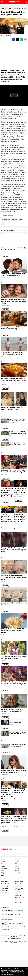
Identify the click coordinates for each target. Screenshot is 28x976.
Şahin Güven (14, 219)
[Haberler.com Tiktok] (12, 914)
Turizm (17, 868)
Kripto (2, 870)
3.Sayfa (3, 873)
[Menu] (2, 2)
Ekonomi (3, 861)
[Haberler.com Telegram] (15, 914)
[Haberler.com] (6, 849)
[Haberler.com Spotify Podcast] (22, 910)
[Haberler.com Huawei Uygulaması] (19, 923)
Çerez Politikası (19, 886)
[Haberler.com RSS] (2, 914)
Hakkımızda (3, 854)
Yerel (10, 8)
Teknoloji (17, 864)
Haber (8, 938)
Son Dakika (4, 868)
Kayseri (20, 219)
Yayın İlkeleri (21, 854)
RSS (16, 900)
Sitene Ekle (18, 902)
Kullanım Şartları (19, 881)
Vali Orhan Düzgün (6, 219)
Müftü (3, 223)
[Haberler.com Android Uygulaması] (12, 923)
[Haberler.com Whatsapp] (19, 910)
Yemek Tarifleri (4, 892)
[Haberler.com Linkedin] (15, 910)
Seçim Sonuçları (5, 886)
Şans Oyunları (4, 888)
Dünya (2, 875)
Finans (16, 866)
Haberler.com (4, 879)
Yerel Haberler (18, 873)
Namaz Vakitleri (5, 883)
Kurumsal (17, 879)
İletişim (12, 854)
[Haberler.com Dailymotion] (19, 914)
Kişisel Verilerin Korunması (19, 889)
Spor (2, 864)
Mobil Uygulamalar (19, 897)
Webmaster (18, 895)
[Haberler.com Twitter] (9, 910)
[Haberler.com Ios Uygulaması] (4, 923)
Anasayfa (3, 8)
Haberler (3, 859)
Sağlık (16, 861)
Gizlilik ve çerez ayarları (6, 941)
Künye (16, 854)
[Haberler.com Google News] (2, 910)
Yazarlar (17, 870)
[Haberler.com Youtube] (9, 914)
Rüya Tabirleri (4, 890)
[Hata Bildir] (14, 941)
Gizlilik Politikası (19, 883)
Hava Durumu (4, 881)
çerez (7, 970)
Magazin (3, 866)
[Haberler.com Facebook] (6, 910)
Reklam (8, 854)
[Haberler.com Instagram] (12, 910)
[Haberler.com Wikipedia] (6, 914)
